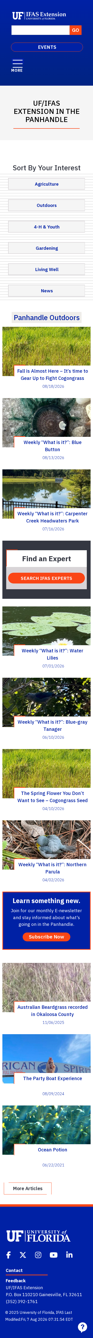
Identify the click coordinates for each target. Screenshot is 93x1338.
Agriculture (47, 184)
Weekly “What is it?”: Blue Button (53, 445)
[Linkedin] (69, 1254)
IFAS (60, 1312)
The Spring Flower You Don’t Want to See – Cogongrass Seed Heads (52, 796)
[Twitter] (23, 1254)
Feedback (16, 1280)
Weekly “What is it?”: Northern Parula (52, 868)
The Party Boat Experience (52, 1078)
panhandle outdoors (47, 317)
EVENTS (47, 47)
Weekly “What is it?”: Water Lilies (52, 654)
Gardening (47, 248)
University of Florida (37, 1312)
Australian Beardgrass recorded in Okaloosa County (52, 1010)
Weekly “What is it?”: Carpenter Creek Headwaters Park (52, 517)
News (47, 291)
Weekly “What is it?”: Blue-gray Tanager (52, 725)
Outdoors (47, 205)
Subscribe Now (46, 936)
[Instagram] (38, 1254)
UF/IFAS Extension (24, 1287)
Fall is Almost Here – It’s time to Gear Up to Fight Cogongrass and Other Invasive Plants (52, 374)
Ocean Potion (52, 1149)
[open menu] (17, 61)
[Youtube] (54, 1254)
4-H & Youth (47, 227)
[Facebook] (9, 1254)
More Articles (27, 1188)
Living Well (47, 269)
